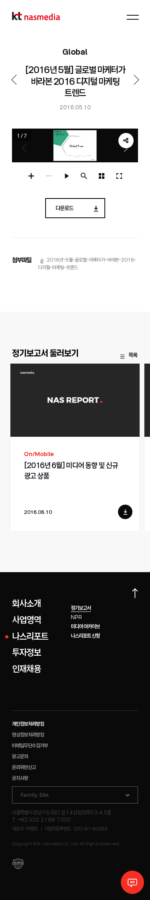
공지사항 (20, 778)
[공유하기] (126, 141)
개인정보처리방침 (28, 724)
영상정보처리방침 (28, 735)
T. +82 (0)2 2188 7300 (41, 820)
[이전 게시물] (13, 80)
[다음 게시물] (136, 80)
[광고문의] (132, 882)
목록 (132, 355)
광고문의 (20, 757)
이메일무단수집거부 (30, 746)
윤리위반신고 (24, 768)
